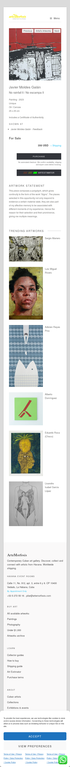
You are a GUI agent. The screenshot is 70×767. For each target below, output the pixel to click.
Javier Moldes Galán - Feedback (26, 129)
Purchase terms (15, 677)
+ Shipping (55, 145)
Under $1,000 (14, 630)
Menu (57, 18)
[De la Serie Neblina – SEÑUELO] (26, 385)
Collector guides (15, 655)
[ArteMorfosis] (35, 17)
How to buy (13, 660)
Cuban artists (14, 696)
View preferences (35, 746)
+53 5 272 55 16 (15, 595)
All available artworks (18, 613)
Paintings (12, 619)
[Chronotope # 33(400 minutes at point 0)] (26, 260)
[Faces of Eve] (26, 525)
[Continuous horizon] (26, 318)
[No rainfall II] (35, 54)
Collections (13, 702)
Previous (28, 30)
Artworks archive (16, 635)
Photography (13, 624)
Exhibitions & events (18, 707)
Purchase (39, 156)
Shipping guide (14, 666)
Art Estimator (14, 671)
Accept (35, 736)
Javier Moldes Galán (25, 86)
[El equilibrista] (26, 475)
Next (57, 30)
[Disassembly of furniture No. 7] (26, 424)
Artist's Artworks (43, 30)
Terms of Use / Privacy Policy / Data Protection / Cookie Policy (13, 758)
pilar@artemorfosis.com (38, 595)
